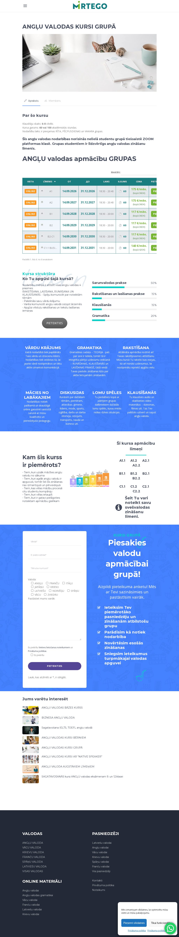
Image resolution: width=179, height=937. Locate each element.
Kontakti (97, 880)
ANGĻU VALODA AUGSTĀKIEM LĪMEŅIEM (68, 766)
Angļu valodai (100, 847)
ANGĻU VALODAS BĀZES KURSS (62, 707)
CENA (139, 181)
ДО (88, 181)
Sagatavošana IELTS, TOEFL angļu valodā (67, 727)
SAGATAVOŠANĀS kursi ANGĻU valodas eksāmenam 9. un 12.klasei (82, 776)
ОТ (69, 181)
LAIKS (106, 181)
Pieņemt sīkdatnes (134, 922)
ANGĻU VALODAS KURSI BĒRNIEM (64, 737)
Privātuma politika (137, 930)
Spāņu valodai (100, 861)
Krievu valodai (100, 857)
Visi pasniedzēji (101, 871)
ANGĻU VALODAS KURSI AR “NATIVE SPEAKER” (72, 756)
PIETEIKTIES (54, 323)
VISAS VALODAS (32, 871)
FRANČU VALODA (33, 857)
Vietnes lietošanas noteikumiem (54, 647)
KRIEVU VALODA (33, 852)
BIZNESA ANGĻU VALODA (58, 717)
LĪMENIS (47, 181)
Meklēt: (116, 172)
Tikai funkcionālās (161, 922)
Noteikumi (98, 890)
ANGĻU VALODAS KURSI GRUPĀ (62, 747)
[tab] (31, 101)
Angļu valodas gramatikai (37, 895)
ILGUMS (122, 181)
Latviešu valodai (102, 842)
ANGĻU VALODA (32, 842)
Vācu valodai (99, 852)
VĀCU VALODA (31, 847)
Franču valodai (100, 866)
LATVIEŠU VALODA (34, 866)
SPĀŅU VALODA (32, 861)
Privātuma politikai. (37, 651)
